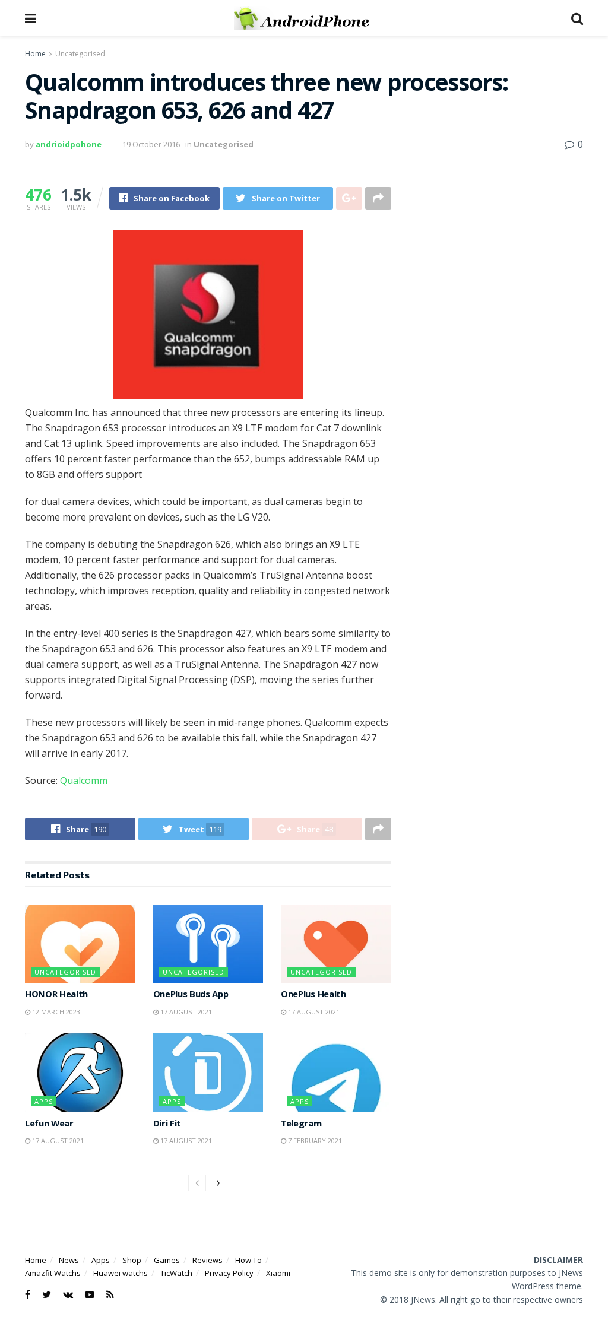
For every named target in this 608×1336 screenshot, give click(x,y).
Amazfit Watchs (53, 1273)
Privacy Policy (229, 1273)
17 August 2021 (185, 1011)
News (69, 1260)
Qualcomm (83, 780)
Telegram (301, 1124)
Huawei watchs (120, 1273)
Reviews (207, 1260)
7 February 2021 (314, 1140)
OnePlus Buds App (191, 995)
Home (35, 54)
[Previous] (197, 1183)
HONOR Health (56, 995)
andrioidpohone (69, 144)
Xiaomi (278, 1273)
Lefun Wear (49, 1124)
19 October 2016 (151, 144)
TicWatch (176, 1273)
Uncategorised (80, 54)
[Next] (218, 1183)
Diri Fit (167, 1124)
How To (248, 1260)
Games (167, 1260)
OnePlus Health (313, 995)
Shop (131, 1260)
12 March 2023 (55, 1011)
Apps (43, 1101)
